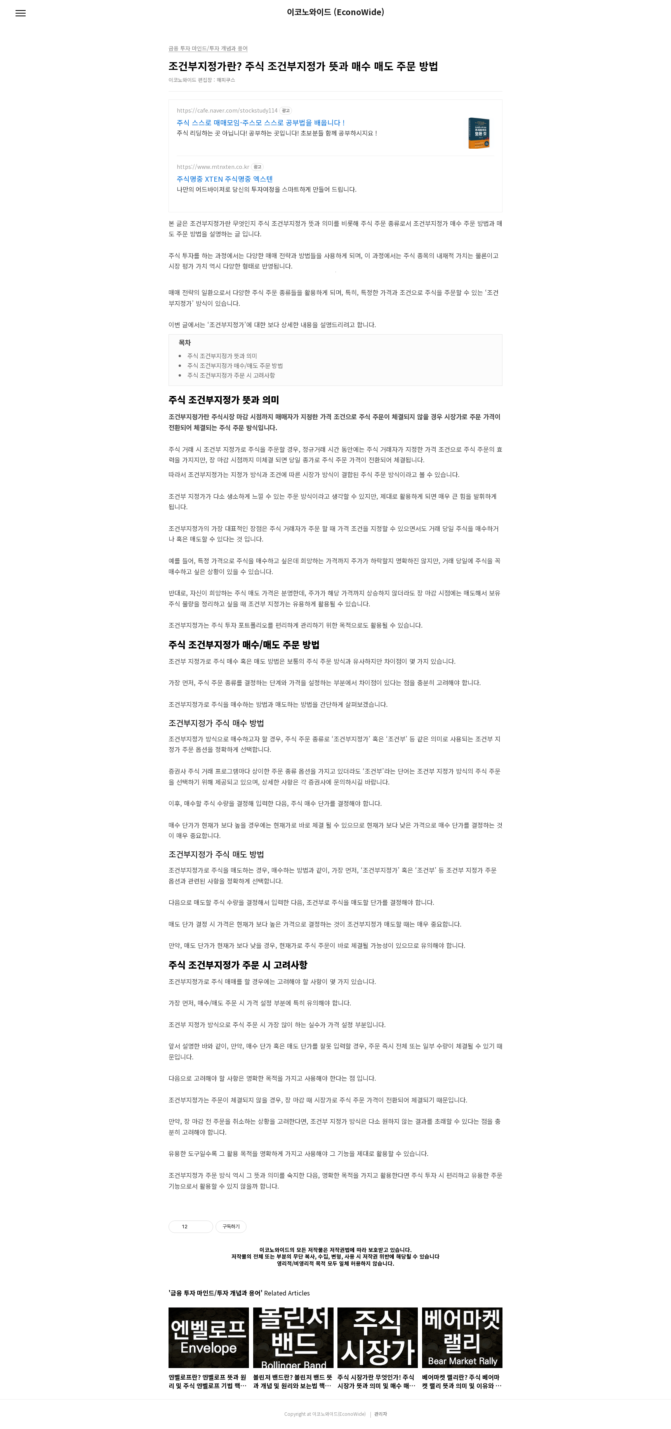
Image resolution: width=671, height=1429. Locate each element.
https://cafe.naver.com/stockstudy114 (227, 110)
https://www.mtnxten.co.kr (213, 166)
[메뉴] (20, 13)
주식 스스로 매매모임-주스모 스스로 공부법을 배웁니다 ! (261, 122)
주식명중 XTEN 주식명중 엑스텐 (225, 178)
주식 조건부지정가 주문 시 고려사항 (231, 375)
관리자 (380, 1413)
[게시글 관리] (204, 1227)
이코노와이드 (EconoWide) (335, 12)
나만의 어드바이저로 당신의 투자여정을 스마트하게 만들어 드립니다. (266, 188)
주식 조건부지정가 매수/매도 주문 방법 (235, 365)
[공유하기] (195, 1227)
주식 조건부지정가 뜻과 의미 (222, 355)
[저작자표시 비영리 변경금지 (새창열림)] (257, 1227)
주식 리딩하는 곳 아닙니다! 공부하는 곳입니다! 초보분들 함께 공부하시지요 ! (277, 132)
